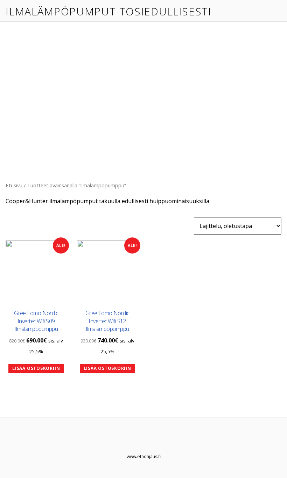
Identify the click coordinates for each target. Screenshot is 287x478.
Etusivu (14, 185)
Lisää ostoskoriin (36, 368)
